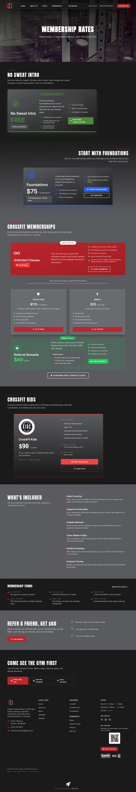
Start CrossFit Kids (81, 462)
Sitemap (42, 718)
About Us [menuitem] (34, 6)
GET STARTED (39, 329)
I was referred (18, 639)
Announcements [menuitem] (107, 6)
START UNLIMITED (100, 269)
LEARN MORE (97, 195)
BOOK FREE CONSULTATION (79, 121)
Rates (41, 711)
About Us (42, 708)
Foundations (74, 711)
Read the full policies (119, 587)
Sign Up (73, 731)
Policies (72, 727)
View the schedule (39, 681)
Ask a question (63, 681)
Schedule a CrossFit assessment (75, 283)
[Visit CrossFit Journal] (114, 756)
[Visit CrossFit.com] (106, 755)
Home (41, 704)
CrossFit (73, 704)
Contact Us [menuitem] (123, 6)
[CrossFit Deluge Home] (21, 702)
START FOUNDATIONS (98, 189)
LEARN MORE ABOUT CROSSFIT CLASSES (69, 375)
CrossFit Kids (75, 708)
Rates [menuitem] (44, 6)
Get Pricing (23, 265)
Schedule (42, 715)
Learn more (81, 469)
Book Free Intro (110, 749)
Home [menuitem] (23, 6)
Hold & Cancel (75, 724)
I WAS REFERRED (99, 361)
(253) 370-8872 (17, 727)
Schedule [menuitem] (93, 6)
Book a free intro (17, 681)
